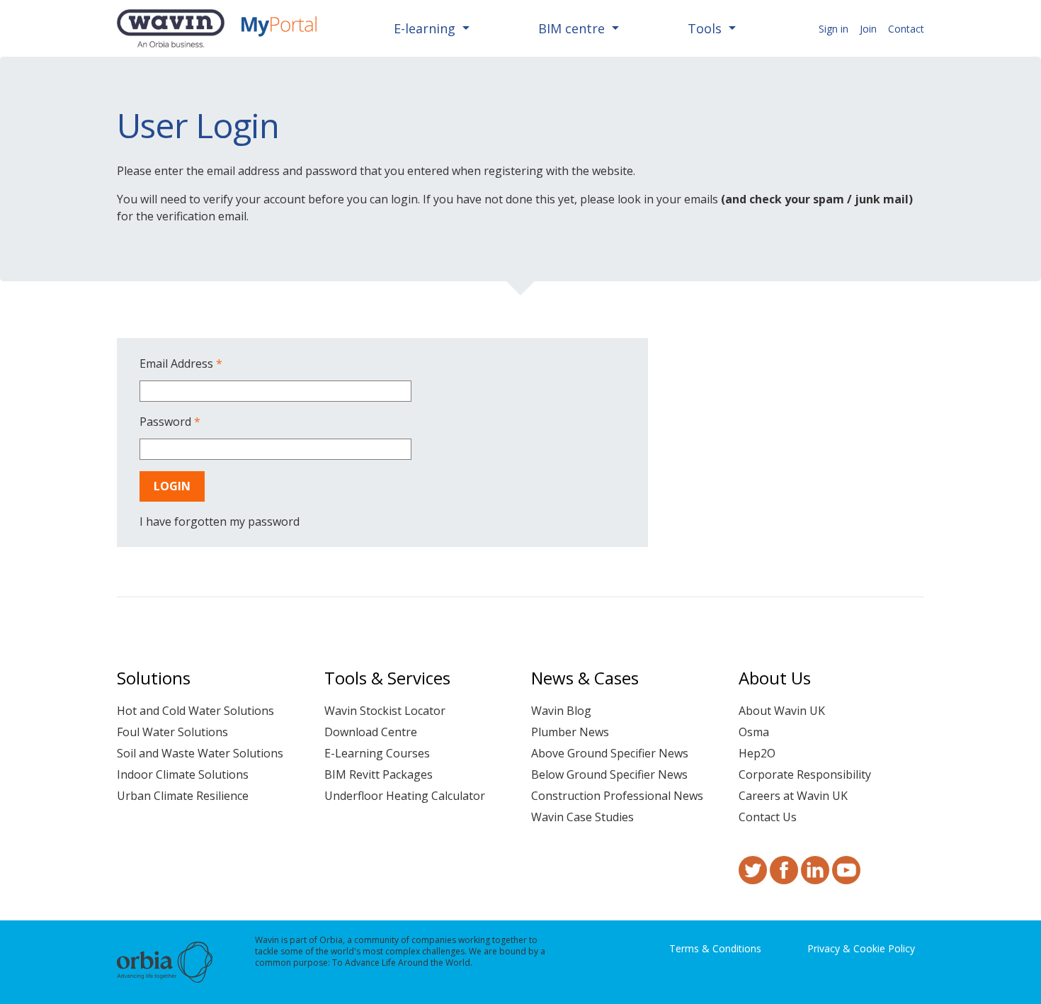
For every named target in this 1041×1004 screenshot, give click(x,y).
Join (868, 28)
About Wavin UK (782, 710)
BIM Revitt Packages (378, 774)
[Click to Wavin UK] (170, 28)
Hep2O (757, 753)
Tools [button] (706, 28)
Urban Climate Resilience (183, 795)
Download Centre (370, 732)
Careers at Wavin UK (793, 795)
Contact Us (768, 817)
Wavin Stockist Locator (384, 710)
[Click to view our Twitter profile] (753, 877)
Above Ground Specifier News (609, 753)
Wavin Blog (561, 710)
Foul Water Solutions (172, 732)
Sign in (833, 28)
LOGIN (172, 486)
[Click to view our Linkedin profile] (815, 877)
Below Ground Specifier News (609, 774)
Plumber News (570, 732)
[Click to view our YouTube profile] (846, 877)
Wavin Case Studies (582, 817)
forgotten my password (237, 521)
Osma (754, 732)
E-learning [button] (426, 28)
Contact (906, 28)
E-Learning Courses (377, 753)
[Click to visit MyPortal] (279, 28)
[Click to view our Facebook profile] (784, 877)
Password (170, 421)
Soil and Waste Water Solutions (200, 753)
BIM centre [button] (573, 28)
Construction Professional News (617, 795)
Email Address (181, 363)
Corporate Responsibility (805, 774)
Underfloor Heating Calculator (404, 795)
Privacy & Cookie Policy (861, 948)
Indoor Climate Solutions (183, 774)
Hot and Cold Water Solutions (195, 710)
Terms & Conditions (715, 948)
